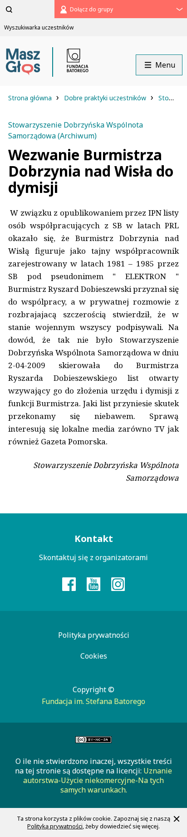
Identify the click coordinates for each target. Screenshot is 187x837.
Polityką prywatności (55, 826)
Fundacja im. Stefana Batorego (93, 701)
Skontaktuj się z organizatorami (93, 557)
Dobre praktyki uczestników (106, 98)
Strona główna (31, 98)
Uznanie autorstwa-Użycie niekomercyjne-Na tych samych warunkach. (97, 780)
